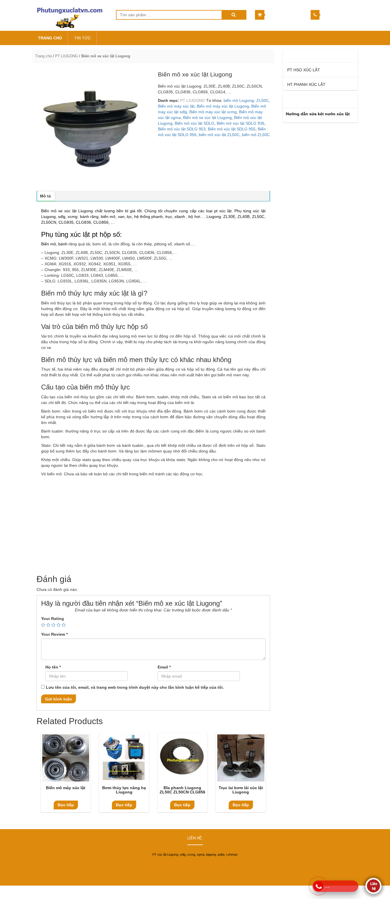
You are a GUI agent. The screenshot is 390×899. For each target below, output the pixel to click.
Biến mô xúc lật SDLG (194, 123)
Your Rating (52, 618)
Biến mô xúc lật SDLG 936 (240, 123)
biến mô (108, 216)
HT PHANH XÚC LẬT (306, 84)
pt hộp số (106, 234)
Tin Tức (82, 38)
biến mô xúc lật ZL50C (219, 134)
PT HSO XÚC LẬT (303, 70)
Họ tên (53, 667)
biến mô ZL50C (256, 134)
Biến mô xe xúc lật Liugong (207, 117)
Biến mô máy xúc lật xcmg (213, 112)
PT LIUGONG (66, 56)
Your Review (54, 634)
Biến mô (48, 244)
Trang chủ (43, 56)
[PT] (69, 15)
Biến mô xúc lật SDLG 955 (232, 129)
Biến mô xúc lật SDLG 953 (182, 129)
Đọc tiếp (66, 805)
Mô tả (45, 196)
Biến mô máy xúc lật (176, 106)
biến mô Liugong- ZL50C (246, 100)
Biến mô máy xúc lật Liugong (223, 106)
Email (164, 667)
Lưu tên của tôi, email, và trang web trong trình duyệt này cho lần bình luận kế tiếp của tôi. (135, 687)
